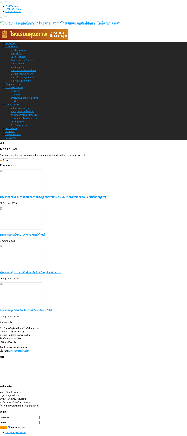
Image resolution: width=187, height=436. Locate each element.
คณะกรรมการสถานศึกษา (23, 70)
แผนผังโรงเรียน (18, 57)
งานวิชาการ (17, 91)
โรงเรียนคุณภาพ (19, 125)
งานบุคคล (16, 94)
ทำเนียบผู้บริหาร (18, 67)
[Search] (1, 160)
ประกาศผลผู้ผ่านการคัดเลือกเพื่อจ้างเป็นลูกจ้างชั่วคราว (30, 272)
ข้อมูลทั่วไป (16, 53)
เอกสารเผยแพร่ (12, 104)
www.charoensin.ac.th (18, 351)
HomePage (10, 43)
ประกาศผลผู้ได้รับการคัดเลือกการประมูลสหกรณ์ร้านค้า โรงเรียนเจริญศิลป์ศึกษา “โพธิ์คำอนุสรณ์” (53, 197)
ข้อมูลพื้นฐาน (11, 46)
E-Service (10, 131)
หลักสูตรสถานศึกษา (20, 108)
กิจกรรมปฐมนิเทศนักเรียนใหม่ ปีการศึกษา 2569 (26, 310)
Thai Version (11, 6)
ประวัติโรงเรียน (18, 50)
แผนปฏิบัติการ (18, 121)
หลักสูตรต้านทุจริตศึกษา (22, 111)
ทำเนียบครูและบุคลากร (22, 74)
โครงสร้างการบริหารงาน (23, 60)
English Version (13, 9)
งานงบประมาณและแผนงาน (24, 98)
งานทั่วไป (15, 101)
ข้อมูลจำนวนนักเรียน (21, 80)
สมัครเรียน (10, 138)
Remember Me (17, 427)
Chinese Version (13, 11)
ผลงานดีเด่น (11, 128)
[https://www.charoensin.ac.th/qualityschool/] (34, 39)
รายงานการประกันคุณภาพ (24, 118)
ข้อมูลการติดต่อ (13, 134)
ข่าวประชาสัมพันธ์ (14, 87)
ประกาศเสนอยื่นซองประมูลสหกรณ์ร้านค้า (23, 234)
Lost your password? (15, 432)
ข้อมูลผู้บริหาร (18, 63)
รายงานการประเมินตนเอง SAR (25, 115)
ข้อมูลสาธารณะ (13, 84)
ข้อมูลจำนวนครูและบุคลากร (24, 77)
